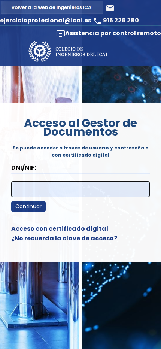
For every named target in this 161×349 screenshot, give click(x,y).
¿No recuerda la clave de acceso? (64, 238)
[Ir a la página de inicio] (53, 13)
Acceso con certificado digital (59, 228)
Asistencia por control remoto (108, 33)
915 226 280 (116, 20)
